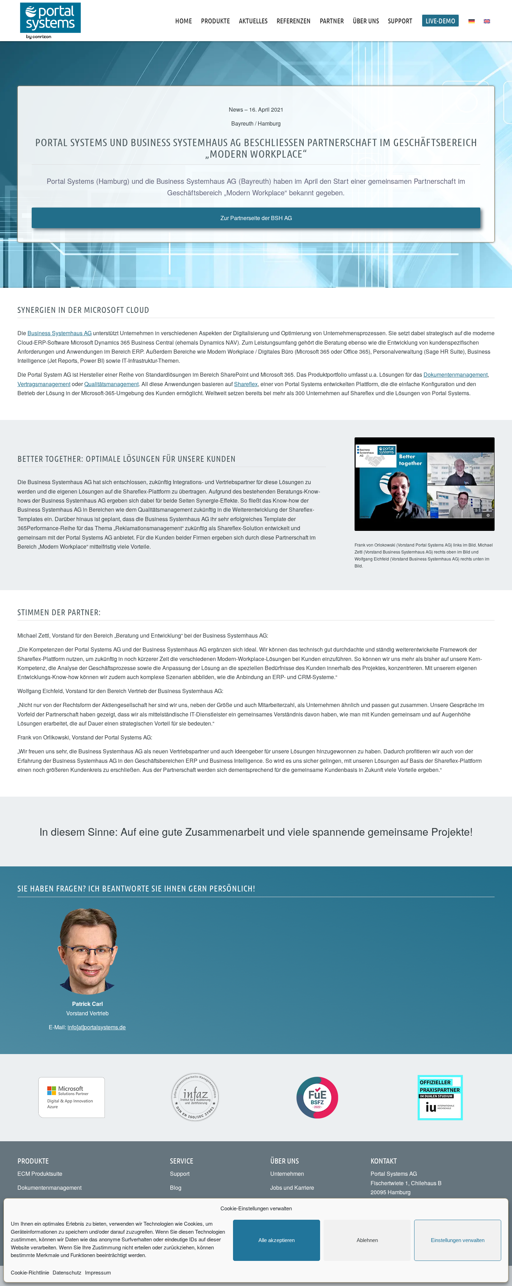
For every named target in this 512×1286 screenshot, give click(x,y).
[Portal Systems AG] (50, 20)
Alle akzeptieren (276, 1240)
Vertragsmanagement (43, 384)
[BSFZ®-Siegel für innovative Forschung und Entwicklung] (317, 1097)
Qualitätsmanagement (111, 384)
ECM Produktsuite (39, 1174)
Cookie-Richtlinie (30, 1272)
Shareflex (246, 384)
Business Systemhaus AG (60, 333)
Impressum (98, 1272)
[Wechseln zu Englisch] (487, 20)
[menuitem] (183, 20)
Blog (175, 1187)
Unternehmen (287, 1174)
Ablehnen (367, 1240)
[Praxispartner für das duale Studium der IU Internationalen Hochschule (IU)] (440, 1097)
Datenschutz (67, 1272)
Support (179, 1174)
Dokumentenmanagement (456, 374)
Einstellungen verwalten (457, 1240)
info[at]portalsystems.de (97, 1027)
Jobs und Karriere (292, 1187)
